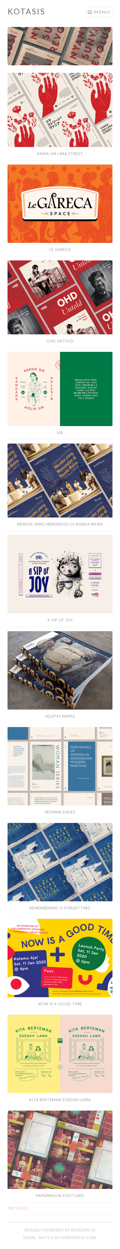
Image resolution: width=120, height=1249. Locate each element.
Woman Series (60, 812)
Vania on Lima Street (60, 153)
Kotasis (26, 11)
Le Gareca (60, 249)
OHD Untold (60, 341)
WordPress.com (78, 1237)
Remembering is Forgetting (60, 908)
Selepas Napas (60, 716)
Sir (60, 433)
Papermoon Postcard (60, 1195)
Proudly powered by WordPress (60, 1230)
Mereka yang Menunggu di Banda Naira (60, 524)
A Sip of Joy (60, 620)
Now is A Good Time (60, 1004)
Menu (102, 11)
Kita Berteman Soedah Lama (60, 1100)
